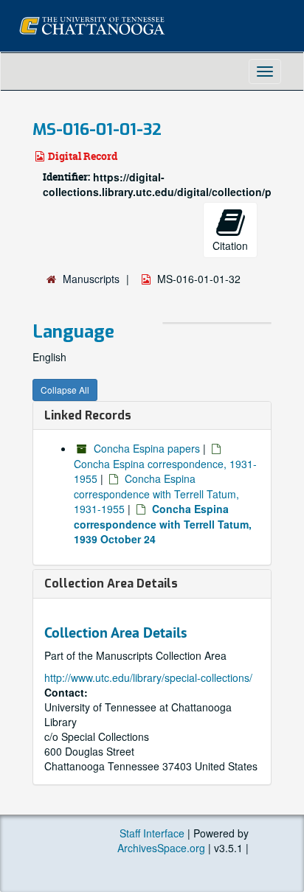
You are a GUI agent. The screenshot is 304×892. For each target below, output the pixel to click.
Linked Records (87, 415)
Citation (230, 245)
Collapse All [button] (65, 389)
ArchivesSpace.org (161, 847)
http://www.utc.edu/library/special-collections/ (148, 677)
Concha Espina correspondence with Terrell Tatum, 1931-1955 (156, 493)
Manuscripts (91, 278)
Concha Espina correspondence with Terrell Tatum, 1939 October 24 (163, 523)
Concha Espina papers (147, 448)
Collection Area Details (111, 583)
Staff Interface (152, 833)
